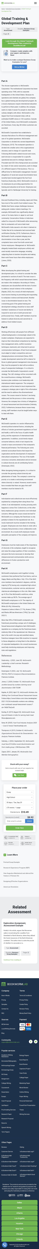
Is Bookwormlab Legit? (27, 1151)
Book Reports (24, 1060)
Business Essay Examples (28, 29)
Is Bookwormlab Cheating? (28, 1166)
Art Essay (5, 1074)
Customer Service (7, 1151)
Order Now (19, 828)
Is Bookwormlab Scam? (9, 1170)
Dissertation (5, 1092)
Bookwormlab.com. (24, 1244)
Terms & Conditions (26, 995)
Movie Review (24, 1087)
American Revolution (11, 887)
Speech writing (6, 1127)
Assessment (8, 30)
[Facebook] (31, 1041)
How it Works (6, 995)
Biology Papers (24, 1055)
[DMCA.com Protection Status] (20, 1195)
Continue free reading (11, 960)
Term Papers (6, 1132)
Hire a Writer (19, 67)
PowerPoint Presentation (27, 1105)
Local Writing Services (8, 1029)
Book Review (24, 1064)
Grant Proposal (6, 1101)
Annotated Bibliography (9, 1061)
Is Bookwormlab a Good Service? (27, 1175)
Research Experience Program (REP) (17, 868)
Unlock (29, 821)
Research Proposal (7, 1118)
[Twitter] (36, 1041)
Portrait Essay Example (12, 862)
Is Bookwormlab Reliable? (10, 1161)
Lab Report (5, 1105)
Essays (4, 1096)
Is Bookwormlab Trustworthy (25, 1156)
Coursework (5, 1087)
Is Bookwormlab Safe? (27, 1170)
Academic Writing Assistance (7, 1055)
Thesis (22, 1110)
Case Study (23, 1073)
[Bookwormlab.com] (8, 3)
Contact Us (5, 1009)
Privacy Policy (24, 1000)
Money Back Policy (25, 1013)
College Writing (6, 1083)
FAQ (3, 1013)
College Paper (24, 1077)
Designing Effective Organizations (16, 881)
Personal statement (26, 1101)
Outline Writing (24, 1092)
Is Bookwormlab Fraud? (9, 1166)
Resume (4, 1123)
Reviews (4, 1147)
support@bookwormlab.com (11, 1042)
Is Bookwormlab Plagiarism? (7, 1156)
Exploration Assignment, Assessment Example (15, 924)
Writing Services (25, 1114)
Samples (4, 1004)
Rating (22, 1147)
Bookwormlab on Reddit (9, 1175)
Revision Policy (24, 1009)
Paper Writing (24, 1096)
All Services (5, 1024)
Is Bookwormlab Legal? (27, 1161)
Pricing (4, 1000)
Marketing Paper (25, 1083)
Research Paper (7, 1114)
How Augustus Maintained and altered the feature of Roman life (18, 874)
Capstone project (25, 1069)
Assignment (5, 1079)
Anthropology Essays (8, 1065)
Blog (3, 1033)
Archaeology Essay (8, 1070)
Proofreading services (9, 1110)
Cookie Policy (24, 1004)
